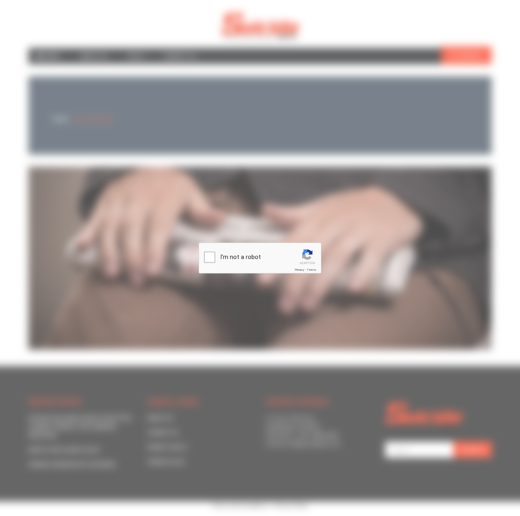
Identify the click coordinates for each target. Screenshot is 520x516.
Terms (311, 270)
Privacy (299, 270)
